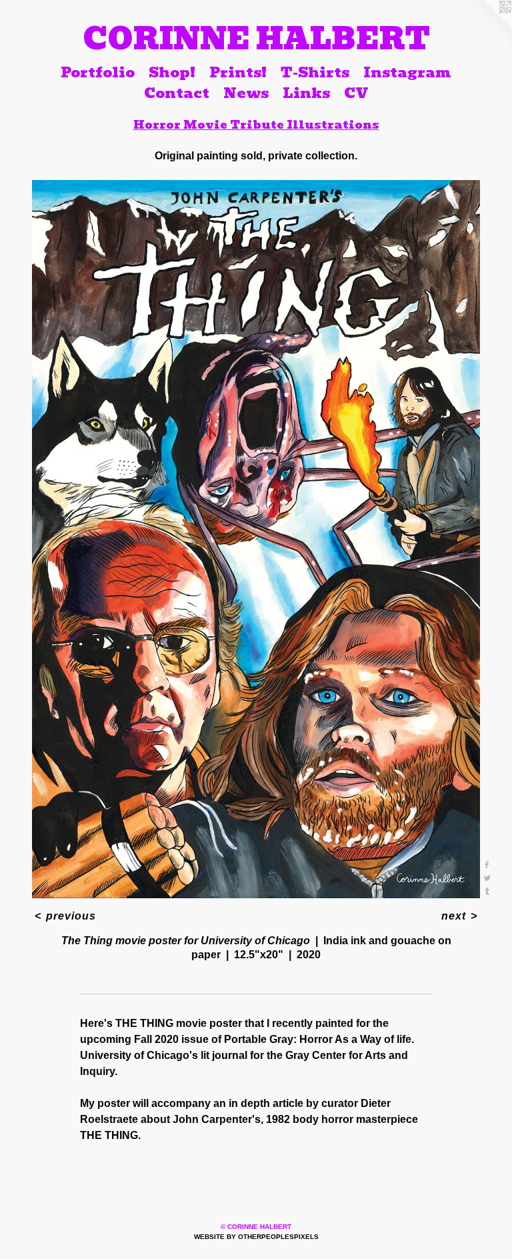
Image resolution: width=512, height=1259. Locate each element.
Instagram (407, 72)
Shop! (172, 72)
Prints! (238, 72)
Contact (176, 93)
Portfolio (98, 72)
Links (306, 93)
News (246, 93)
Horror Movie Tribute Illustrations (256, 124)
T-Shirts (315, 72)
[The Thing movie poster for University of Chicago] (256, 539)
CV (356, 93)
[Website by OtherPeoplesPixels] (485, 26)
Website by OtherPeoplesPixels (256, 1236)
